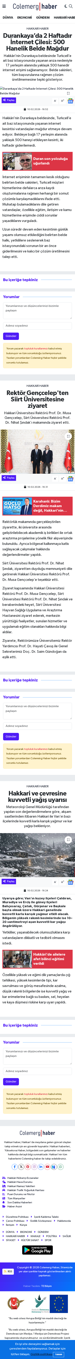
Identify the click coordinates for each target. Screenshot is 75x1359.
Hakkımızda (64, 1221)
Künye (23, 1225)
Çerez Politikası (15, 1221)
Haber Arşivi (14, 1206)
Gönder (11, 336)
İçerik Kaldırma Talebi (46, 1217)
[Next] (54, 1167)
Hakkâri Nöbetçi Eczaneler (23, 1178)
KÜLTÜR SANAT (30, 1240)
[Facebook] (15, 1167)
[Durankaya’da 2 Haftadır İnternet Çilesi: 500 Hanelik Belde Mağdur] (37, 91)
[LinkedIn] (41, 1167)
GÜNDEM (43, 17)
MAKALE (35, 1236)
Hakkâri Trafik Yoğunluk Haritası (25, 1190)
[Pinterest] (28, 1167)
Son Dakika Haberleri (19, 1202)
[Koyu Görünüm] (65, 6)
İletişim (10, 1225)
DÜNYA (8, 17)
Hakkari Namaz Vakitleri (21, 1186)
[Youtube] (47, 1167)
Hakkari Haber (38, 28)
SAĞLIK (67, 1236)
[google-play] (37, 1250)
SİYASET (11, 1240)
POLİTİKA (51, 1236)
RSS (9, 1271)
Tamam (58, 1355)
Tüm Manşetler (16, 1198)
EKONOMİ (24, 17)
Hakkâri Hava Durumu (19, 1182)
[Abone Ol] (70, 100)
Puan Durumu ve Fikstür (21, 1194)
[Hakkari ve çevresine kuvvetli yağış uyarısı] (37, 855)
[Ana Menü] (4, 6)
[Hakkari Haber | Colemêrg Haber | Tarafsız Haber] (35, 6)
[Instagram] (34, 1167)
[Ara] (71, 6)
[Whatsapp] (61, 1167)
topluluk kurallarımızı (36, 348)
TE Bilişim (46, 1286)
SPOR (48, 1240)
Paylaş (11, 100)
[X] (21, 1167)
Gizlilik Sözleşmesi (41, 1221)
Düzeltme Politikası (17, 1217)
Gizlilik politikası (41, 1354)
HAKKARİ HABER (15, 1236)
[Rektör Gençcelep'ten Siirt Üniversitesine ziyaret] (37, 452)
